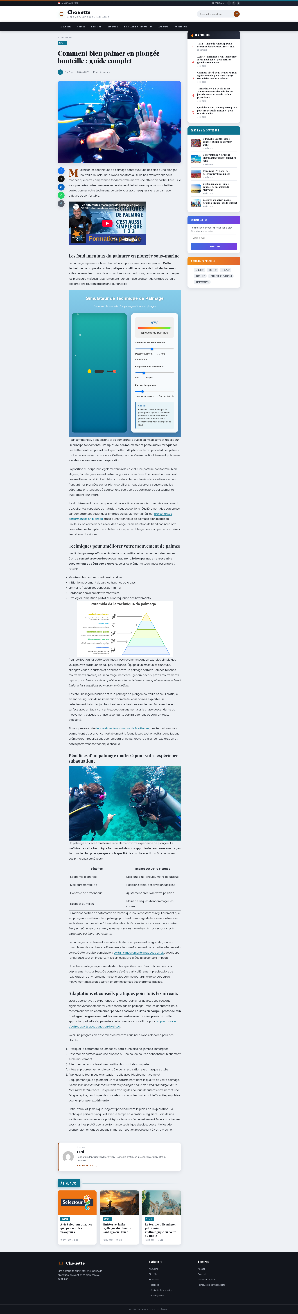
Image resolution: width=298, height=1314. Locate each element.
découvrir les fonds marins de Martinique (122, 728)
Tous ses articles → (87, 1165)
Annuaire (163, 26)
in (61, 187)
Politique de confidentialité (212, 1284)
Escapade (113, 26)
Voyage (81, 26)
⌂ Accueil (65, 26)
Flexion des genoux (145, 385)
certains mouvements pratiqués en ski (139, 952)
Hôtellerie (181, 26)
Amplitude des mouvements (150, 342)
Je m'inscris (214, 246)
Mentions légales (207, 1279)
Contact (202, 1274)
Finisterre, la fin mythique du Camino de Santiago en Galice (119, 1228)
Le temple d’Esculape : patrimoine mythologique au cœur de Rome (160, 1229)
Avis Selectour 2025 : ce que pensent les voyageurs (76, 1228)
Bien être (96, 26)
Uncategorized (202, 282)
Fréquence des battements (149, 366)
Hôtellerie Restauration (138, 26)
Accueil (61, 37)
